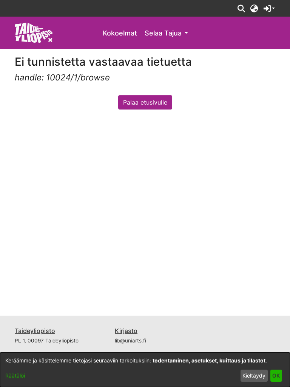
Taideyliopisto (35, 331)
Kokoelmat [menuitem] (120, 33)
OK (276, 375)
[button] (241, 8)
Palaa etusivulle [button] (145, 102)
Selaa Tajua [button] (163, 33)
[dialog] (145, 370)
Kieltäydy (253, 375)
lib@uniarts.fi (130, 341)
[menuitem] (166, 33)
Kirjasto (126, 331)
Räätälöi (15, 375)
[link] (34, 32)
